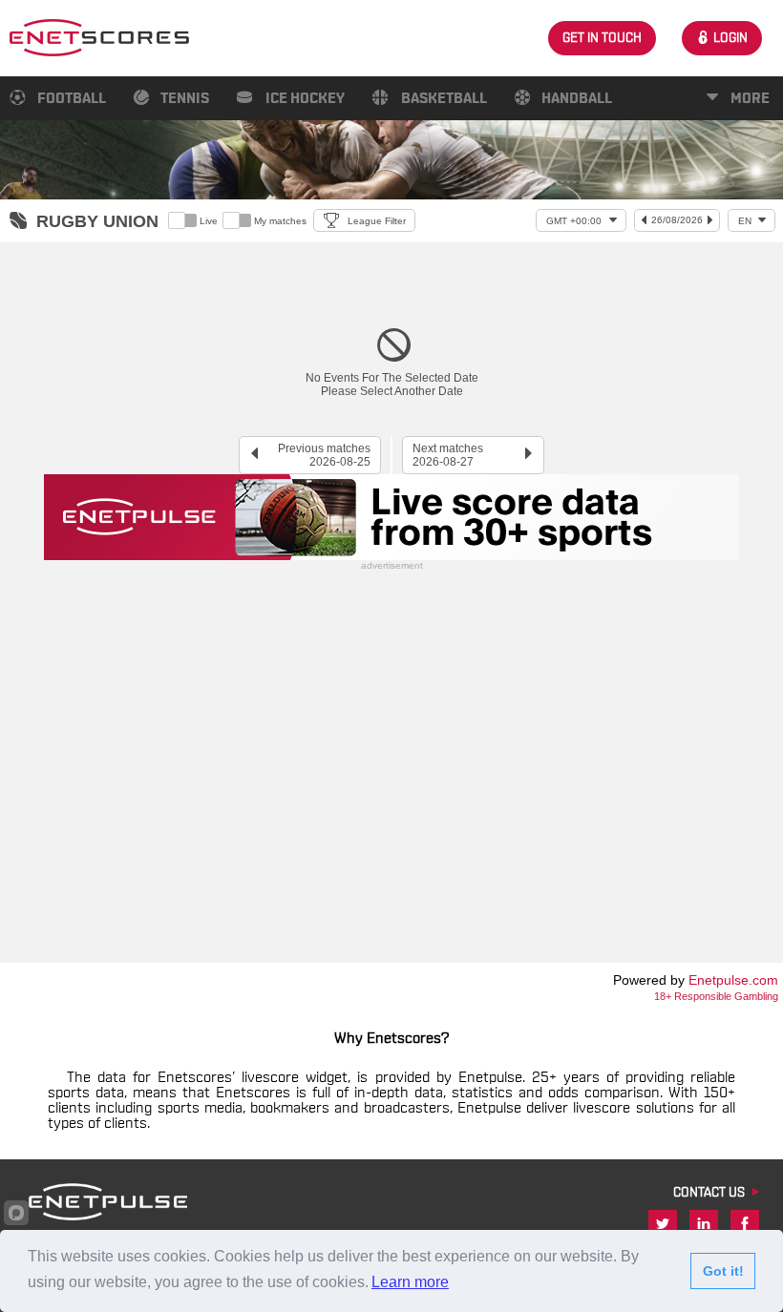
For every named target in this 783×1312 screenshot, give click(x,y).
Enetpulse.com (733, 980)
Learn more (410, 1282)
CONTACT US (709, 1192)
